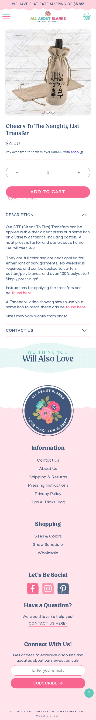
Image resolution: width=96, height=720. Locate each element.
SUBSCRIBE (45, 683)
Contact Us (48, 460)
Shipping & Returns (48, 477)
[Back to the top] (89, 693)
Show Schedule (48, 545)
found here (22, 293)
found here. (76, 307)
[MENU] (6, 16)
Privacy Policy (48, 494)
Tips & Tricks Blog (48, 502)
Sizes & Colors (48, 536)
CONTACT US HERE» (48, 623)
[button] (6, 16)
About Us (48, 469)
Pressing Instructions (48, 485)
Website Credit (48, 715)
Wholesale (48, 553)
